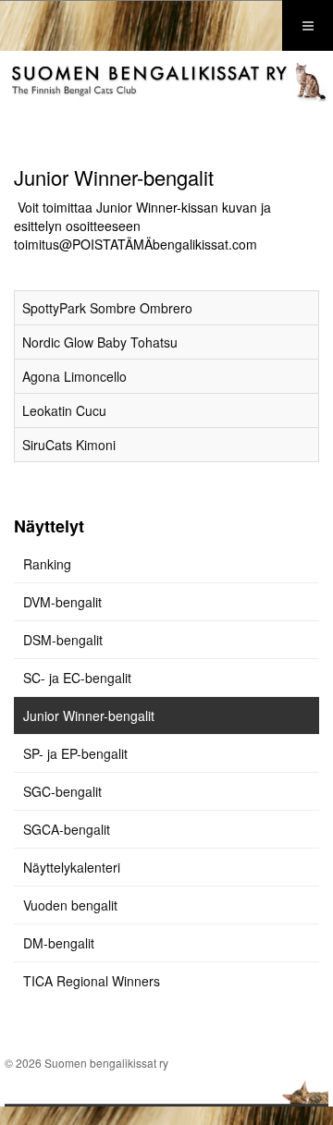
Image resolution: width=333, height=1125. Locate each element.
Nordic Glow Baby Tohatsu (100, 342)
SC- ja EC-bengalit (77, 677)
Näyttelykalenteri (71, 867)
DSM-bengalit (63, 639)
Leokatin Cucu (64, 410)
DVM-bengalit (62, 602)
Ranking (47, 564)
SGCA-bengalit (66, 829)
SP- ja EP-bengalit (75, 753)
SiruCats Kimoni (69, 444)
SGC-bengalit (62, 791)
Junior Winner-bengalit (88, 715)
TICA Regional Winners (91, 981)
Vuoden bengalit (70, 905)
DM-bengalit (58, 943)
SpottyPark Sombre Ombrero (107, 308)
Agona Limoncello (74, 376)
